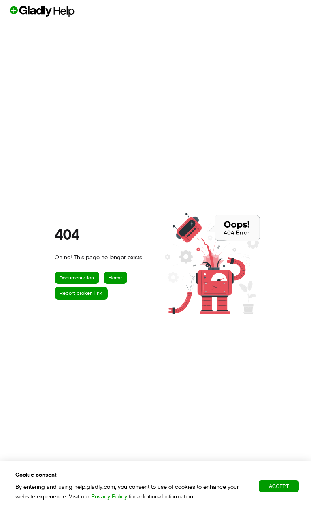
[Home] (55, 14)
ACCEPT (279, 486)
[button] (293, 491)
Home (115, 278)
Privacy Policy (109, 496)
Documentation (77, 278)
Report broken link (81, 293)
